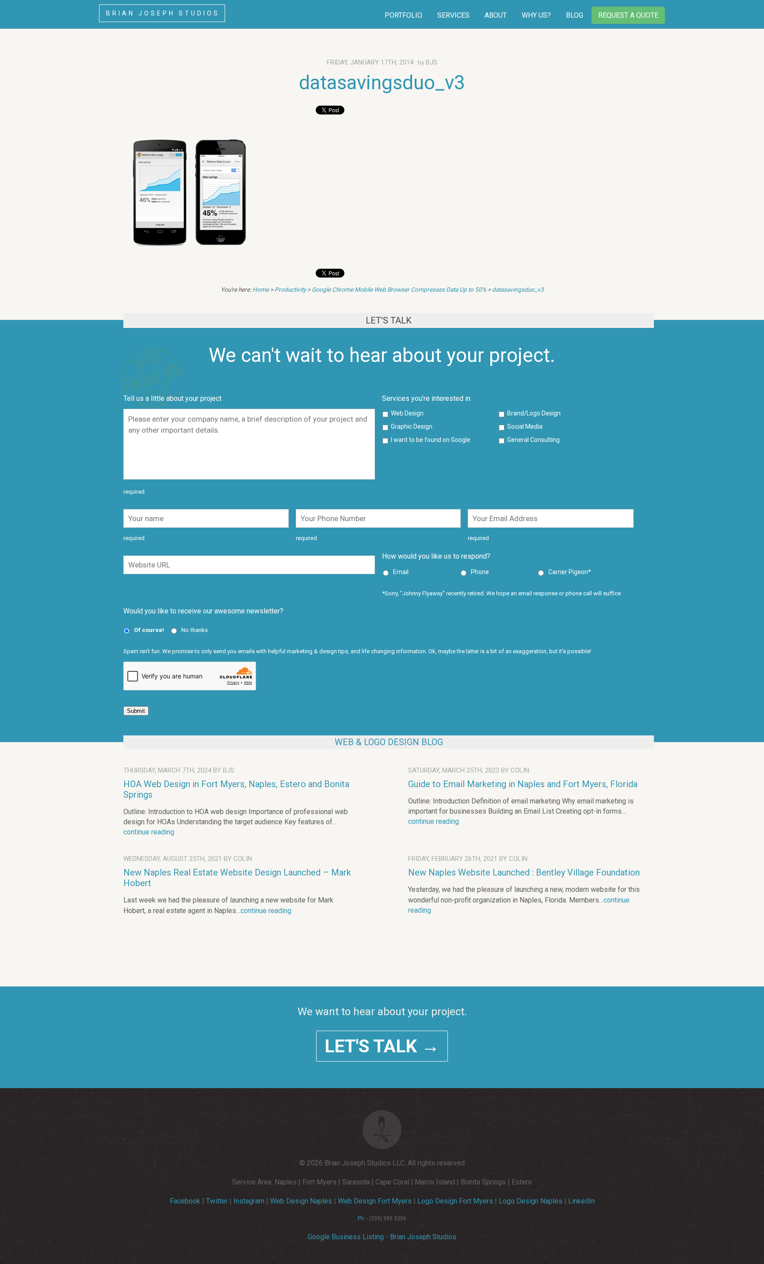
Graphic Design (411, 426)
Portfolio (403, 15)
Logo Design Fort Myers (455, 1201)
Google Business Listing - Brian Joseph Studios (382, 1237)
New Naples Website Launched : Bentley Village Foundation (524, 872)
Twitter (217, 1201)
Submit (136, 711)
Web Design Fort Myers (375, 1201)
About (496, 15)
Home (260, 289)
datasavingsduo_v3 (382, 82)
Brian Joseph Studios (163, 13)
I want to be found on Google (430, 439)
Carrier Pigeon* (569, 571)
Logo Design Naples (530, 1201)
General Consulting (533, 439)
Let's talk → (382, 1046)
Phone (480, 571)
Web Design (407, 413)
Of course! (149, 629)
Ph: (361, 1218)
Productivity (290, 289)
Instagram (248, 1201)
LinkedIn (581, 1201)
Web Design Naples (301, 1201)
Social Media (524, 426)
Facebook (185, 1201)
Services (453, 15)
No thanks (194, 629)
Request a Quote (628, 15)
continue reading (148, 832)
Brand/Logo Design (534, 413)
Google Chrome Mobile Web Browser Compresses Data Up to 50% (399, 289)
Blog (574, 15)
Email (401, 571)
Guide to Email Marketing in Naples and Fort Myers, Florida (523, 784)
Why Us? (536, 15)
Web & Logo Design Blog (389, 742)
